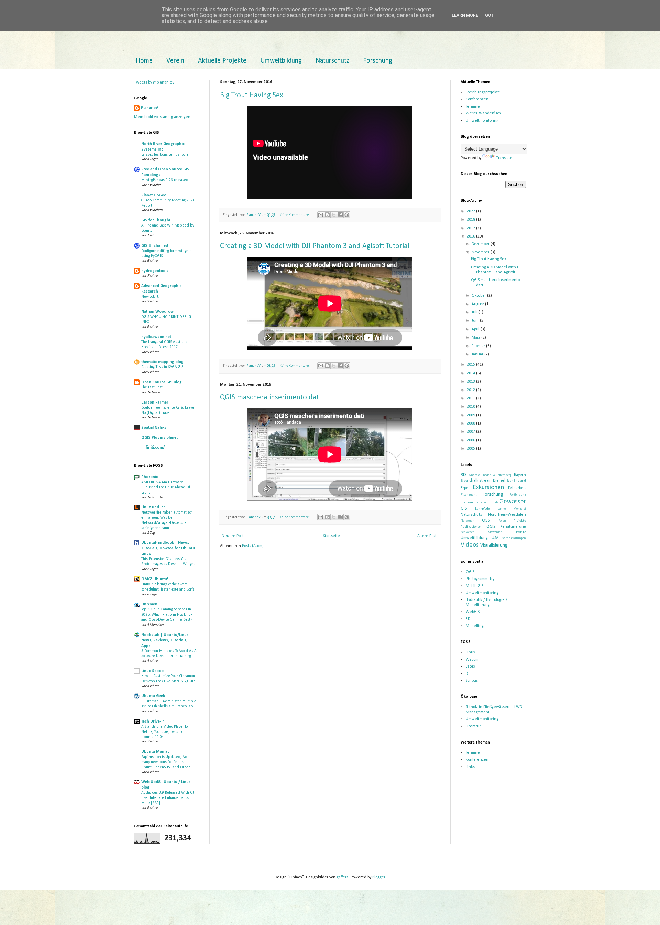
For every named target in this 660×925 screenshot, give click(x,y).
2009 (471, 415)
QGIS (490, 527)
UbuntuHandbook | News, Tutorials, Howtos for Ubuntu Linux (168, 548)
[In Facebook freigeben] (340, 214)
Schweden (468, 532)
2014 (471, 373)
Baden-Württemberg (497, 475)
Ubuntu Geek (153, 696)
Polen (502, 520)
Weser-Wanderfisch (483, 113)
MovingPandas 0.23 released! (165, 180)
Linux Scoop (152, 671)
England (520, 481)
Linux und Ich (153, 507)
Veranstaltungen (514, 538)
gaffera (343, 877)
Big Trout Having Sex (251, 95)
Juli (475, 312)
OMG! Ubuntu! (154, 579)
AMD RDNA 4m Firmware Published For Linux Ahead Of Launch (165, 487)
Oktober (479, 296)
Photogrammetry (480, 579)
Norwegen (467, 520)
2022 (471, 211)
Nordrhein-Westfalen (507, 515)
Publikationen (471, 527)
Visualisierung (494, 545)
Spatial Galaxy (154, 428)
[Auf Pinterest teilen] (346, 214)
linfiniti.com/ (153, 447)
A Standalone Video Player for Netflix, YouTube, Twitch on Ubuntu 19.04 (165, 732)
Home (144, 60)
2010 (471, 407)
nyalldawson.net (156, 337)
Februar (479, 346)
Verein (175, 60)
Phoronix (149, 477)
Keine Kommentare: (294, 215)
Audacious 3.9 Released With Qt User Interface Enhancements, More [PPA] (167, 798)
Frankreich (482, 502)
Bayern (520, 475)
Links (470, 767)
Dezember (481, 244)
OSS (486, 520)
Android (474, 475)
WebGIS (473, 612)
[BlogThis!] (327, 214)
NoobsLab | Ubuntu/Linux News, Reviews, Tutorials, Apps (165, 640)
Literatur (473, 726)
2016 (471, 236)
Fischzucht (468, 494)
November (481, 252)
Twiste (521, 532)
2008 (471, 423)
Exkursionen (488, 487)
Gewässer (512, 501)
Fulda (495, 502)
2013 (471, 381)
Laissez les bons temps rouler (165, 155)
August (478, 304)
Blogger (378, 877)
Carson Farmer (154, 402)
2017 (471, 228)
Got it (492, 15)
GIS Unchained (154, 246)
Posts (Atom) (253, 546)
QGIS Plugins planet (159, 438)
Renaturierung (513, 527)
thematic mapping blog (162, 362)
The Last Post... (153, 387)
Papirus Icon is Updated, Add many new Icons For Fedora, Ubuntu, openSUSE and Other (165, 762)
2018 (471, 220)
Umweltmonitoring (482, 121)
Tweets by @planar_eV (154, 82)
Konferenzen (477, 99)
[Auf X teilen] (333, 214)
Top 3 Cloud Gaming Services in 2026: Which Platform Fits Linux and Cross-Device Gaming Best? (166, 614)
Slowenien (495, 532)
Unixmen (149, 604)
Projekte (520, 521)
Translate (504, 158)
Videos (470, 545)
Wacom (472, 660)
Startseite (331, 536)
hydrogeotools (154, 271)
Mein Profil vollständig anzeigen (162, 117)
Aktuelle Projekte (222, 60)
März (476, 337)
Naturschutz (332, 60)
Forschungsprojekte (483, 92)
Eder (509, 481)
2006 (471, 440)
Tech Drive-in (153, 721)
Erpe (465, 488)
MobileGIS (474, 586)
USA (495, 538)
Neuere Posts (233, 536)
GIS (464, 508)
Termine (473, 106)
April (476, 329)
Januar (478, 354)
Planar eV (149, 108)
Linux (470, 652)
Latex (470, 666)
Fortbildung (517, 494)
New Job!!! (150, 297)
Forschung (377, 60)
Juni (476, 321)
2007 (471, 432)
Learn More (465, 15)
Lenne (501, 508)
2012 (471, 390)
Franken (467, 502)
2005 (471, 449)
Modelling (475, 626)
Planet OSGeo (153, 195)
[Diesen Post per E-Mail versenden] (320, 214)
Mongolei (519, 508)
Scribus (472, 681)
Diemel (499, 480)
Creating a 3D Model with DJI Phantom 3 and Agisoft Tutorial (314, 246)
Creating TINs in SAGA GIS (162, 367)
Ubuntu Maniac (155, 752)
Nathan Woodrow (157, 312)
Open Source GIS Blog (161, 382)
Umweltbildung (281, 60)
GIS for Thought (155, 220)
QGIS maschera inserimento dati (270, 397)
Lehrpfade (482, 509)
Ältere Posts (427, 536)
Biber (465, 481)
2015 (471, 365)
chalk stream (480, 480)
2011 (471, 398)
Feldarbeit (517, 488)
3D (463, 474)
